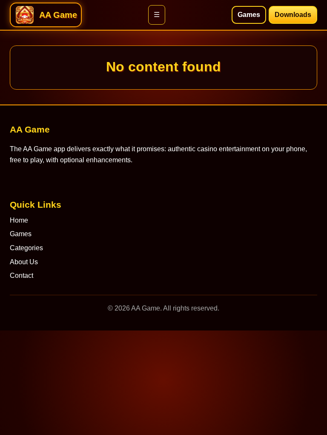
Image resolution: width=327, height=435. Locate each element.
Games (249, 14)
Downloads (293, 14)
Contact (21, 275)
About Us (24, 262)
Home (19, 220)
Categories (26, 247)
